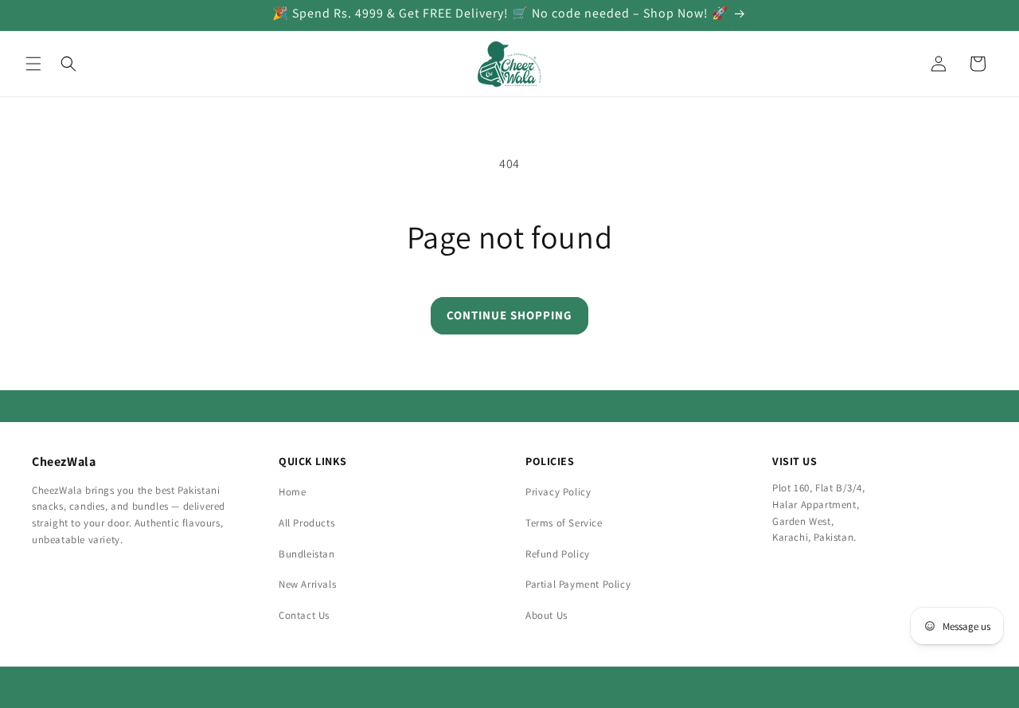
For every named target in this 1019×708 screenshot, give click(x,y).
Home (292, 492)
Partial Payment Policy (578, 584)
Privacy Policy (558, 492)
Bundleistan (307, 554)
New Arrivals (307, 584)
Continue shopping (509, 315)
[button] (33, 63)
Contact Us (304, 615)
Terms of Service (564, 523)
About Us (546, 615)
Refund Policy (557, 554)
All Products (306, 523)
